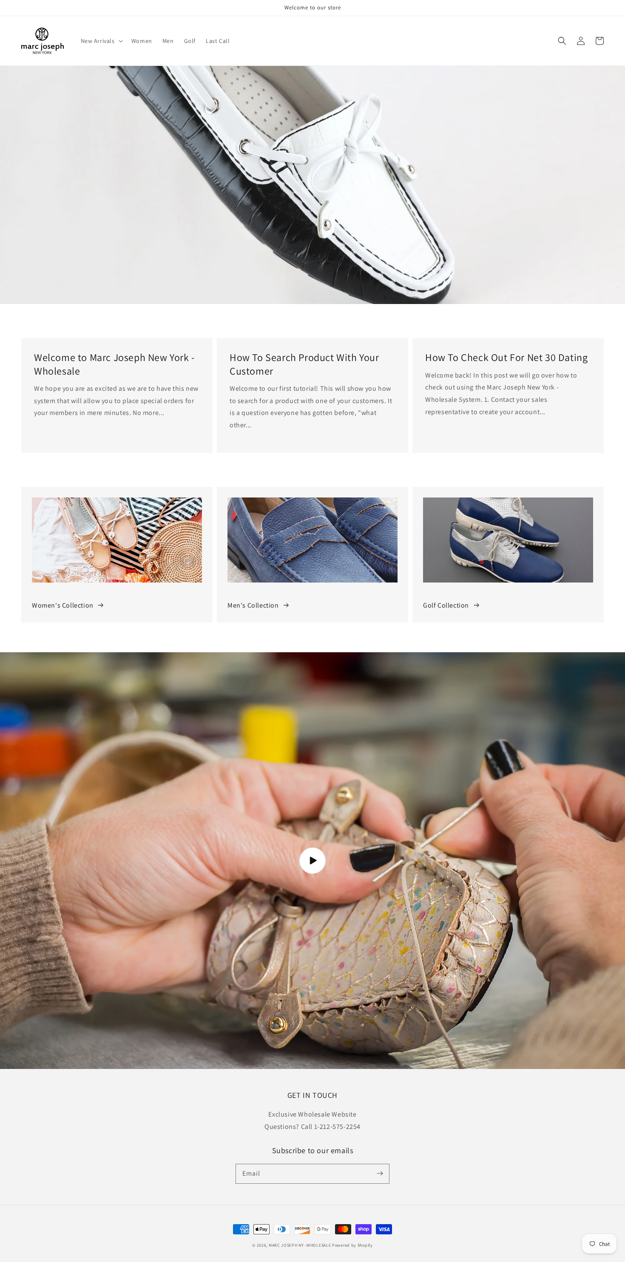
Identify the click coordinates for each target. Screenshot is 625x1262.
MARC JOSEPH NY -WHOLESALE (300, 1245)
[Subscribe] (379, 1173)
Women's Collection (63, 605)
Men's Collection (253, 605)
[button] (101, 41)
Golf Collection (446, 605)
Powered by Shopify (352, 1245)
